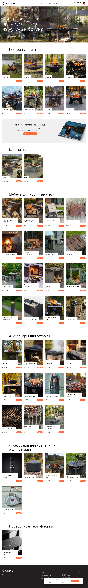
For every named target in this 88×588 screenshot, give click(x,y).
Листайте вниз (12, 36)
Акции (42, 3)
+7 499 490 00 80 (76, 3)
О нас (63, 3)
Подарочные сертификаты (46, 575)
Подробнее (19, 81)
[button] (43, 36)
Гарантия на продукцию (46, 577)
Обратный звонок (77, 3)
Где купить (57, 3)
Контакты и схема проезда (66, 577)
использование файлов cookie (56, 581)
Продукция (49, 3)
